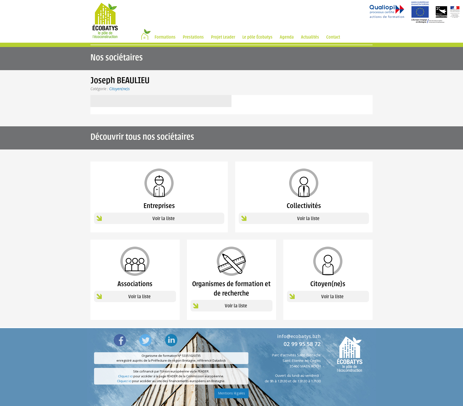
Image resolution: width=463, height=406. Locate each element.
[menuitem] (145, 37)
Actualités (310, 37)
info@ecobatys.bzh (299, 336)
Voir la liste (163, 218)
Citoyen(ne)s (119, 88)
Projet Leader (223, 37)
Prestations (193, 37)
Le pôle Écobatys (257, 37)
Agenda (287, 37)
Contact (333, 37)
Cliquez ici (125, 376)
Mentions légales (231, 393)
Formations (165, 37)
